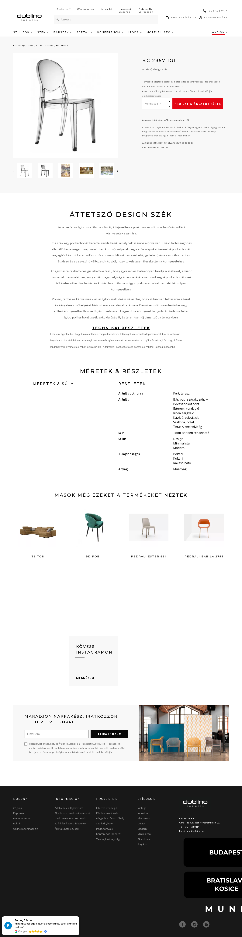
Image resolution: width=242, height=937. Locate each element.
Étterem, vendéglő (106, 808)
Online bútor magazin (25, 828)
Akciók (219, 32)
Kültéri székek (44, 45)
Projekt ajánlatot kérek (198, 104)
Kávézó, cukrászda (107, 813)
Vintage (142, 808)
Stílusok (22, 32)
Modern (142, 828)
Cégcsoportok (85, 9)
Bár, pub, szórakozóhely (110, 818)
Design (142, 823)
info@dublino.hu (195, 831)
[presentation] (14, 171)
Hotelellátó (159, 32)
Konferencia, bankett (108, 834)
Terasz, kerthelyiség (107, 839)
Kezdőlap (19, 45)
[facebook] (182, 924)
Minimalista (144, 834)
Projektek (62, 9)
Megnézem (85, 678)
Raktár (17, 823)
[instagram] (194, 924)
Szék (42, 32)
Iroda (134, 32)
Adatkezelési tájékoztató (69, 808)
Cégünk (17, 808)
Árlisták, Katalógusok (67, 828)
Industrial (143, 813)
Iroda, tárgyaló (104, 828)
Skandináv (144, 839)
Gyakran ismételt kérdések (70, 818)
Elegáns (142, 844)
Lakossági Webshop (125, 10)
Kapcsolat (107, 9)
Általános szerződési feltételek (72, 813)
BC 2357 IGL (63, 45)
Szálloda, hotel (104, 823)
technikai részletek (121, 328)
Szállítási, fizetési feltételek (70, 823)
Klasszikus (144, 818)
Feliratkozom (109, 734)
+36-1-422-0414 (191, 826)
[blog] (206, 924)
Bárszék (61, 32)
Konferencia (109, 32)
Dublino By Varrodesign (146, 10)
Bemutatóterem (22, 818)
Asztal (84, 32)
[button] (79, 916)
